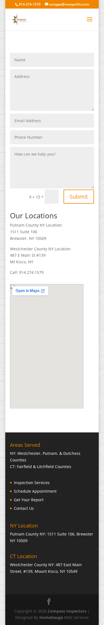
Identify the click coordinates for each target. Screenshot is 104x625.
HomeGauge (51, 617)
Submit (79, 196)
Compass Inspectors (67, 611)
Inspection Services (32, 482)
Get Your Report (29, 499)
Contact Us (24, 508)
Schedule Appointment (35, 491)
